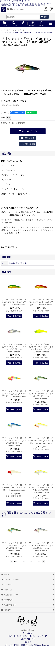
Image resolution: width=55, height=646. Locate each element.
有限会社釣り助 (27, 630)
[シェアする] (5, 112)
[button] (50, 23)
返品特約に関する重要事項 (14, 123)
